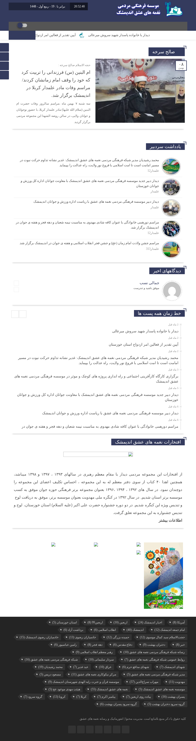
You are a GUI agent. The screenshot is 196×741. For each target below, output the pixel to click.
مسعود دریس (50, 674)
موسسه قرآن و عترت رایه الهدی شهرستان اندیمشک (83, 682)
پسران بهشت (173, 696)
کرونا (59, 696)
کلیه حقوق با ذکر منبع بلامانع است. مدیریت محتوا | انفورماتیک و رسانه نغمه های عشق (133, 719)
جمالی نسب (149, 283)
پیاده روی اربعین (138, 696)
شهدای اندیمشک (172, 667)
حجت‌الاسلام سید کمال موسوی (162, 637)
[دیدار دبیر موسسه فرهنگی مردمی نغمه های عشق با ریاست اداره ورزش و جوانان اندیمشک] (98, 208)
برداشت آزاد (73, 630)
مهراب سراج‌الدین (144, 682)
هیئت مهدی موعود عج (64, 689)
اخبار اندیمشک (150, 622)
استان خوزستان (64, 622)
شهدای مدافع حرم (135, 667)
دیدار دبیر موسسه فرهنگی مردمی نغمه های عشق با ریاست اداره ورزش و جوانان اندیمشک (110, 413)
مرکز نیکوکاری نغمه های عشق (93, 674)
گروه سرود (33, 696)
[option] (97, 329)
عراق (105, 667)
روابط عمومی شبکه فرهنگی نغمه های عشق (155, 659)
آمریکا (179, 622)
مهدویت (177, 682)
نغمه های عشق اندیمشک (109, 689)
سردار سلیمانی (101, 659)
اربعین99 (95, 622)
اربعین (120, 622)
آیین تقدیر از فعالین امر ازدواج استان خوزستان (54, 35)
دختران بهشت (154, 644)
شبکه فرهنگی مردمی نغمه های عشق (51, 659)
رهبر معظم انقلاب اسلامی (94, 652)
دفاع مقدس (122, 644)
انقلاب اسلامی (105, 630)
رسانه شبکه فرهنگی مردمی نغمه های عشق (154, 652)
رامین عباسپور (65, 644)
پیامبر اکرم (106, 696)
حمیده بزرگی (118, 637)
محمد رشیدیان (50, 667)
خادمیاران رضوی (82, 637)
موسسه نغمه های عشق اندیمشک (162, 689)
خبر (180, 644)
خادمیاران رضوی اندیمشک (39, 637)
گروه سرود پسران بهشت (118, 704)
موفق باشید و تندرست (146, 288)
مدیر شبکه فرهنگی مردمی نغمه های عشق (156, 674)
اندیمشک (135, 630)
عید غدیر (80, 667)
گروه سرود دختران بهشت (166, 704)
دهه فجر (95, 644)
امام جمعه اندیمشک (169, 630)
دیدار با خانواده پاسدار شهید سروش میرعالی (129, 35)
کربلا (81, 696)
